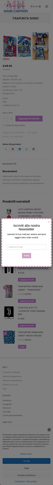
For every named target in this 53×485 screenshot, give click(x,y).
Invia (26, 255)
